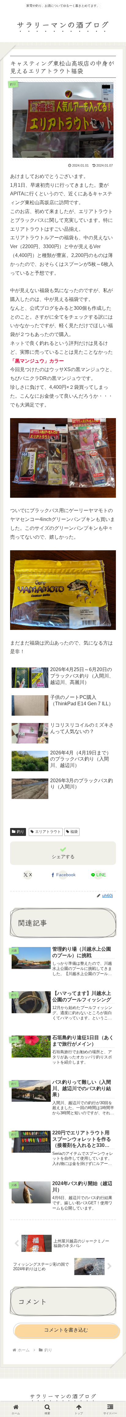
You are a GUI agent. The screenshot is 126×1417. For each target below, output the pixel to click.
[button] (112, 1009)
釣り (20, 832)
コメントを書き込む (66, 1329)
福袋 (74, 832)
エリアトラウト (48, 832)
